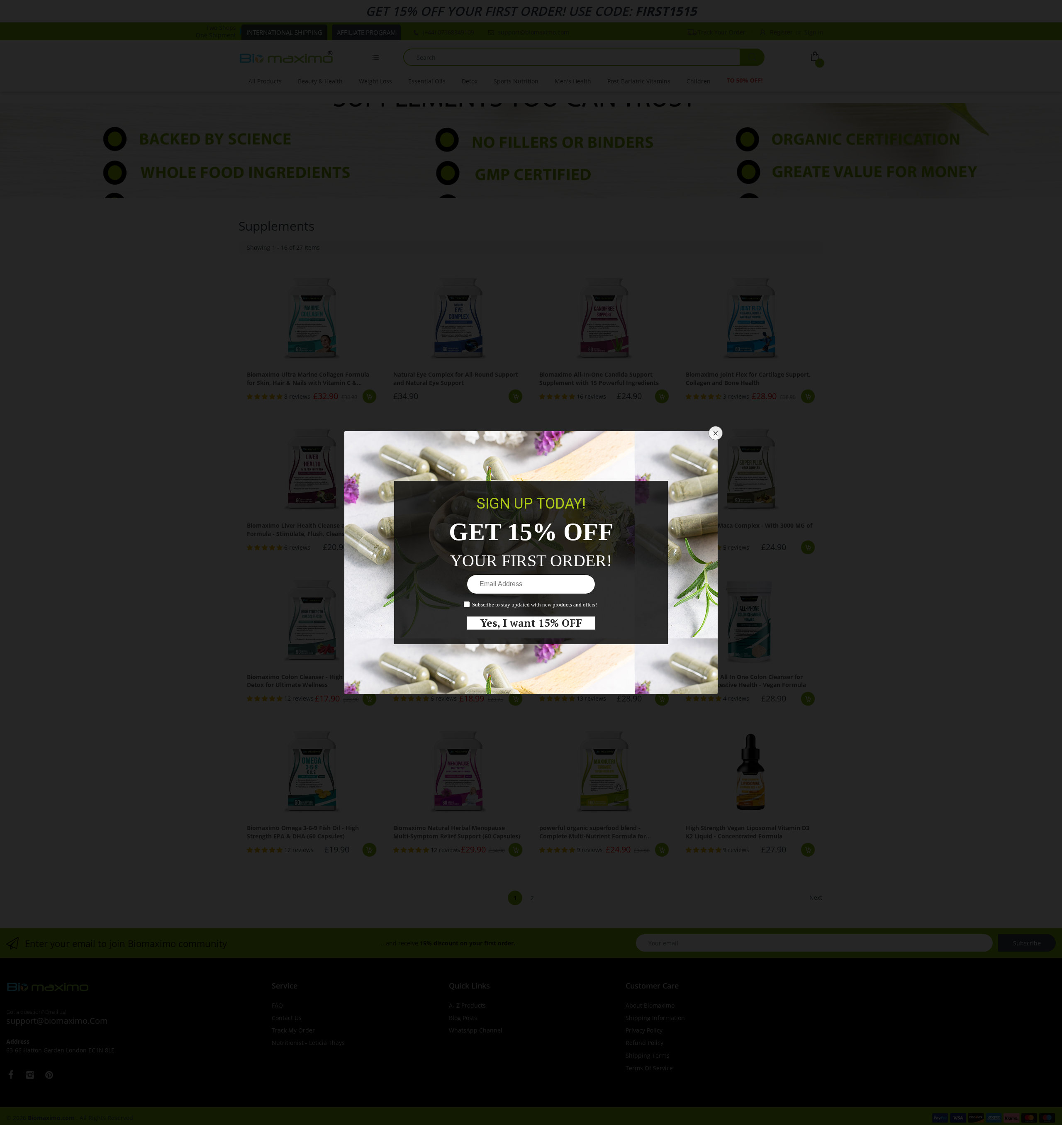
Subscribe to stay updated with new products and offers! (534, 604)
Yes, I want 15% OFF (531, 623)
